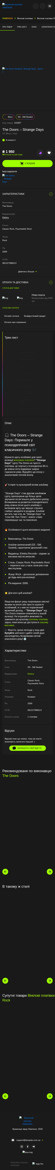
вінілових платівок (24, 460)
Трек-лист (22, 27)
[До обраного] (49, 152)
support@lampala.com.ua (28, 1140)
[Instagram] (21, 1146)
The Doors (10, 776)
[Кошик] (43, 6)
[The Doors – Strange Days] (9, 178)
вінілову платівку (38, 619)
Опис (34, 27)
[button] (50, 6)
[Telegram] (33, 1146)
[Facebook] (27, 1146)
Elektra (5, 217)
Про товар (7, 27)
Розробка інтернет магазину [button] (19, 1163)
